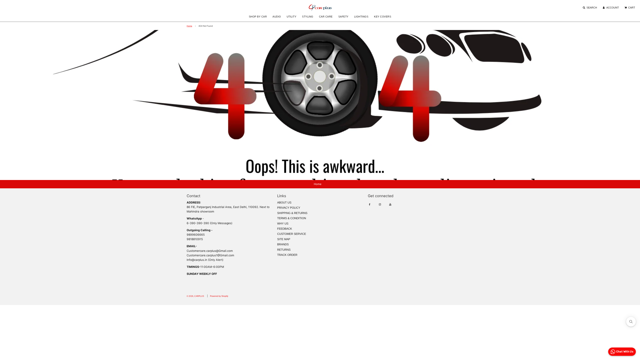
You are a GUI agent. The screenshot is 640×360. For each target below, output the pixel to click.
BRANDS (283, 244)
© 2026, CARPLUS (195, 296)
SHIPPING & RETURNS (292, 213)
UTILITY (291, 16)
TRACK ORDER (287, 254)
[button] (631, 321)
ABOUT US (284, 202)
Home (189, 26)
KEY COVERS (382, 16)
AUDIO (276, 16)
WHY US (282, 223)
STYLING (307, 16)
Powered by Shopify (219, 296)
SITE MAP (283, 239)
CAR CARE (326, 16)
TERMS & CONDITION (291, 218)
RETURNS (283, 249)
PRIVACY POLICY (288, 207)
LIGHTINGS (361, 16)
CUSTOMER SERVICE (291, 234)
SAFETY (343, 16)
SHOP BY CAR (258, 16)
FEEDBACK (284, 228)
